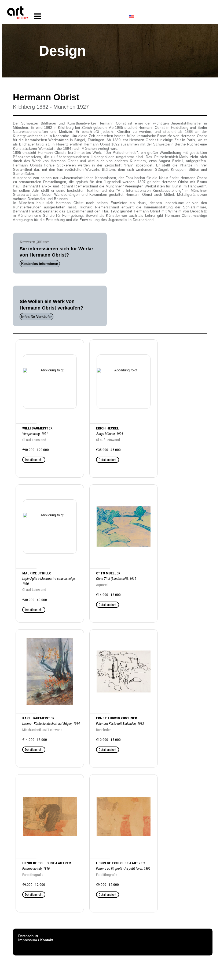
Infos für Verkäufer (36, 317)
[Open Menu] (37, 16)
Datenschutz (28, 936)
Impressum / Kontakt (35, 940)
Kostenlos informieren (39, 264)
